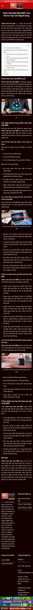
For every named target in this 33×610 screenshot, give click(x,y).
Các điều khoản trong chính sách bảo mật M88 (15, 51)
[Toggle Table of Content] (28, 45)
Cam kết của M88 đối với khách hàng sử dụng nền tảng (17, 66)
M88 (17, 23)
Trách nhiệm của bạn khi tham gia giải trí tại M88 (16, 71)
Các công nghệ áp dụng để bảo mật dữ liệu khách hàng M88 (18, 59)
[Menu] (2, 6)
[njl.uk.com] (16, 6)
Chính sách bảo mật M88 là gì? (12, 48)
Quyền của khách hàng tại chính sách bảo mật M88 (17, 63)
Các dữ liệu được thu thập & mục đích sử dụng (17, 55)
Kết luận (6, 74)
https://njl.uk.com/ (24, 562)
